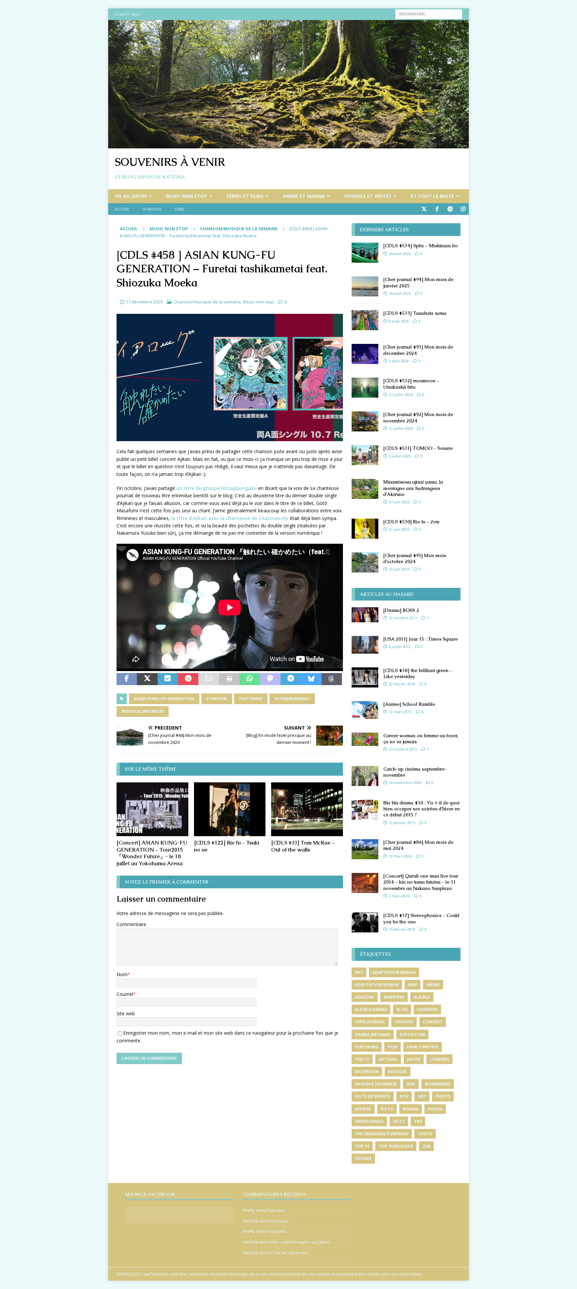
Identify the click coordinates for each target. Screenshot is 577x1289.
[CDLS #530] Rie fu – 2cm (411, 522)
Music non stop (186, 196)
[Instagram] (463, 209)
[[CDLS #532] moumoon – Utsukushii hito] (365, 388)
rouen (435, 1109)
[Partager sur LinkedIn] (168, 679)
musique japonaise (143, 711)
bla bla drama (371, 1009)
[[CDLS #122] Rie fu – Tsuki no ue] (230, 809)
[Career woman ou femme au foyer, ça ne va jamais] (365, 739)
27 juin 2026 (399, 501)
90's (359, 972)
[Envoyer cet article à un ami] (208, 679)
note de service (372, 1096)
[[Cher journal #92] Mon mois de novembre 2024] (365, 421)
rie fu (387, 1109)
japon (413, 1059)
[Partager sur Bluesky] (311, 679)
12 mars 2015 (400, 711)
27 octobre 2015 (403, 749)
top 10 (362, 1146)
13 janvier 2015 (402, 822)
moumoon (367, 1071)
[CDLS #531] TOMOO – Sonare (418, 448)
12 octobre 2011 (403, 617)
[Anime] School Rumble (409, 704)
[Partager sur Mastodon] (270, 679)
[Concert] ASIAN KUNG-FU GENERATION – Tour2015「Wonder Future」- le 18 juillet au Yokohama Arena (152, 853)
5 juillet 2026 (400, 456)
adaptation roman (377, 985)
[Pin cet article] (188, 679)
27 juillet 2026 (401, 394)
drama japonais (372, 1034)
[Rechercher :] (428, 13)
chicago (404, 1022)
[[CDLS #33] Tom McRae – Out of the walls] (307, 809)
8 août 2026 (399, 321)
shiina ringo (369, 1121)
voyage (363, 1158)
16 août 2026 (400, 293)
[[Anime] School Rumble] (365, 710)
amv (412, 985)
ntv (404, 1096)
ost (422, 1096)
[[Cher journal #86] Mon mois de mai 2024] (365, 849)
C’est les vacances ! (290, 1253)
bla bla (422, 997)
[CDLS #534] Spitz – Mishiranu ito (420, 246)
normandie (437, 1084)
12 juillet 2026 (401, 428)
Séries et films (244, 196)
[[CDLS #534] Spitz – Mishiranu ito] (365, 253)
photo (442, 1096)
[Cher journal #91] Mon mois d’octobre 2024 (414, 558)
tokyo (425, 1134)
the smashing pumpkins (381, 1134)
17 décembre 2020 (144, 302)
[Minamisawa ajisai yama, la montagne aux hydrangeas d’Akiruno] (365, 489)
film (392, 1047)
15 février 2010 (402, 929)
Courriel (125, 994)
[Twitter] (424, 209)
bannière (394, 997)
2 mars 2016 (399, 895)
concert (432, 1022)
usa (426, 1146)
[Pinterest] (450, 209)
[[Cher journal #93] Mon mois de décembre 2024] (365, 354)
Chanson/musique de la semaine (207, 302)
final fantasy (422, 1047)
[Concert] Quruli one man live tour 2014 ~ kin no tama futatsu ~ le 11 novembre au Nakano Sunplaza (420, 882)
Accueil (122, 209)
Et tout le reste (432, 196)
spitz (399, 1121)
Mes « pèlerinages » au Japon (300, 1242)
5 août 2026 (399, 360)
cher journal (370, 1022)
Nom (122, 974)
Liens (179, 209)
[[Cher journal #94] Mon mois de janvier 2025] (365, 286)
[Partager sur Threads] (332, 679)
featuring (250, 698)
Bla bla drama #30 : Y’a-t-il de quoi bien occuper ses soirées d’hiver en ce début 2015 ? (421, 809)
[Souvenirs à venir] (288, 144)
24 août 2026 (400, 253)
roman (410, 1109)
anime (433, 985)
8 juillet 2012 (400, 646)
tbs (418, 1121)
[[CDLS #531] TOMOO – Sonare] (365, 455)
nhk (410, 1084)
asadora (364, 997)
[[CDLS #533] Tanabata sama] (365, 320)
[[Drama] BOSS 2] (365, 614)
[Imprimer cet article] (229, 679)
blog (402, 1009)
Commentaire (131, 924)
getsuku (388, 1059)
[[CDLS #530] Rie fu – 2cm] (365, 529)
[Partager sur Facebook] (127, 679)
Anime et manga (304, 196)
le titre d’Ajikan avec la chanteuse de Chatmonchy (229, 518)
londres (439, 1059)
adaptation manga (394, 972)
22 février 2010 (402, 683)
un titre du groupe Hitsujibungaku (216, 488)
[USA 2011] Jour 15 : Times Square (420, 639)
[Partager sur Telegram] (290, 679)
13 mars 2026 (400, 856)
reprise (363, 1109)
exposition (412, 1034)
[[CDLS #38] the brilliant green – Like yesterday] (365, 677)
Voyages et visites (367, 196)
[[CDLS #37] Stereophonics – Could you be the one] (365, 922)
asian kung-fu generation (164, 698)
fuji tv (362, 1059)
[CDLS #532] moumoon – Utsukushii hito (411, 384)
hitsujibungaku (292, 698)
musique (397, 1071)
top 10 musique (396, 1146)
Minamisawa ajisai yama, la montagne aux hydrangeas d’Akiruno (413, 488)
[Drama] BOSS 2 (401, 610)
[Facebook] (437, 209)
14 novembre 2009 (405, 782)
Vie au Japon (131, 196)
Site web (126, 1013)
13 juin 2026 (399, 568)
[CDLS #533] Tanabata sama (414, 313)
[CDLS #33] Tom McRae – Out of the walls (303, 846)
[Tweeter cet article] (147, 679)
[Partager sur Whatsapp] (249, 679)
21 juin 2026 (399, 529)
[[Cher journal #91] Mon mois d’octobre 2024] (365, 562)
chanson (216, 698)
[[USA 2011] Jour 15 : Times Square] (365, 645)
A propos (152, 209)
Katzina (250, 1221)
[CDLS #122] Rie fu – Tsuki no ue (226, 846)
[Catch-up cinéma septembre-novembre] (365, 776)
